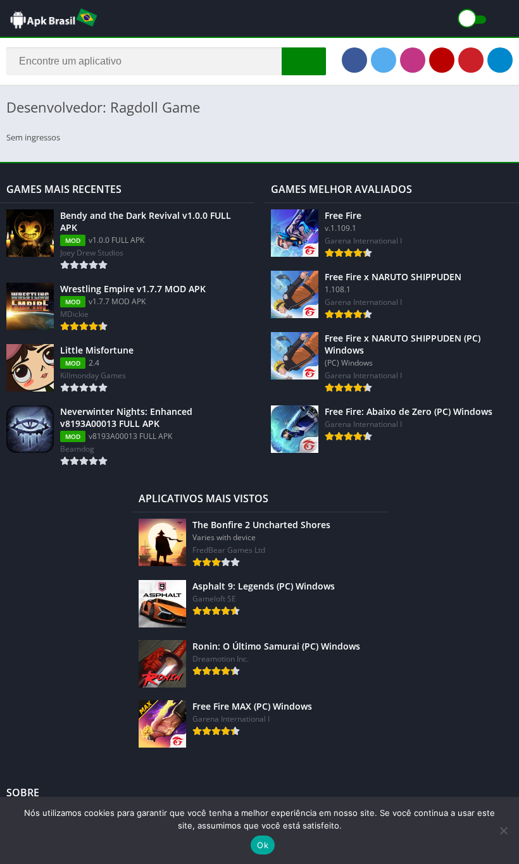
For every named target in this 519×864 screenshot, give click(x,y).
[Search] (304, 61)
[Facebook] (354, 60)
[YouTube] (441, 60)
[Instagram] (412, 60)
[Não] (503, 830)
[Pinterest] (471, 60)
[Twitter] (383, 60)
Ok (262, 845)
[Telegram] (500, 60)
